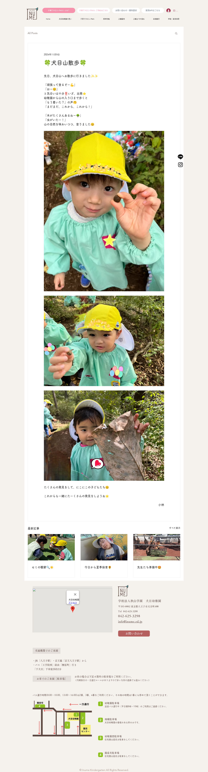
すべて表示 (174, 528)
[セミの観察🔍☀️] (51, 547)
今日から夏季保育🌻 (97, 567)
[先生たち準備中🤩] (156, 547)
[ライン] (180, 157)
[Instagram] (180, 164)
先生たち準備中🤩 (149, 567)
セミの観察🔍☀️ (42, 567)
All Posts (33, 33)
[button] (176, 33)
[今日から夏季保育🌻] (104, 547)
